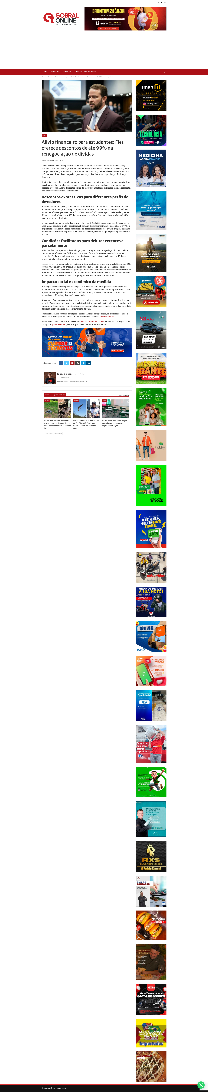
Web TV (79, 72)
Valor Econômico (106, 317)
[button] (201, 1085)
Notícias (76, 400)
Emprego (67, 72)
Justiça (47, 400)
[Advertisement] (104, 48)
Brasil (44, 135)
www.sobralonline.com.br (92, 321)
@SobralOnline (58, 324)
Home (45, 72)
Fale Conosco (90, 72)
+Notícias (54, 72)
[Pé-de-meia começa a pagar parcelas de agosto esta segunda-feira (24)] (115, 408)
